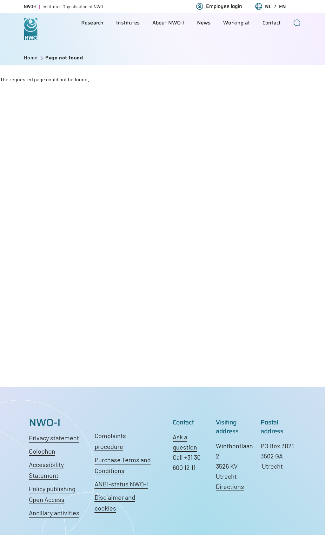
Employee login (224, 6)
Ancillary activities (54, 513)
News (204, 23)
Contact (271, 23)
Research (92, 23)
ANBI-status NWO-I (121, 484)
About (168, 23)
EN (282, 6)
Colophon (42, 451)
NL (268, 6)
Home (31, 57)
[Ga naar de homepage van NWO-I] (30, 35)
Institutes (128, 23)
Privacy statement (54, 438)
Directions (230, 486)
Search (297, 23)
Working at (236, 23)
